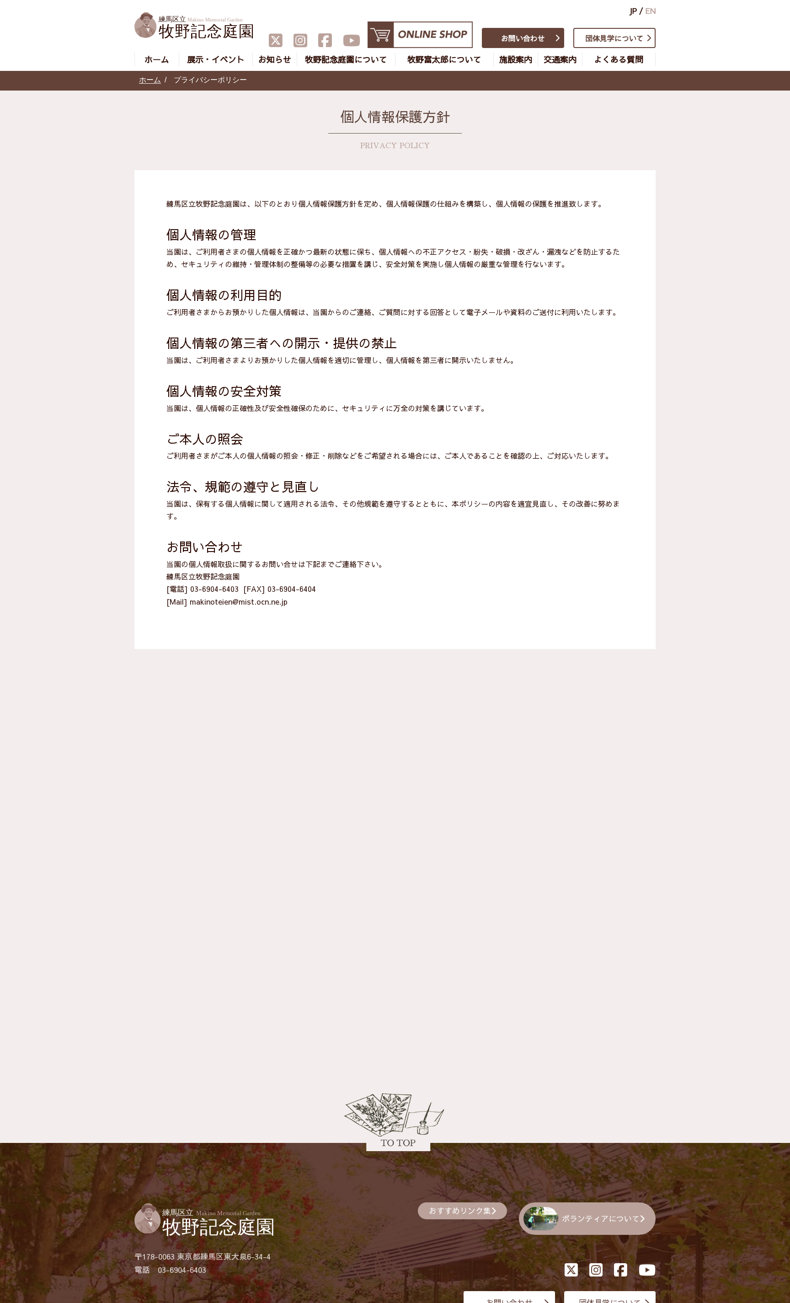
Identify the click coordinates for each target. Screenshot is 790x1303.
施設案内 (515, 59)
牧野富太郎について (444, 59)
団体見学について (614, 38)
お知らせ (274, 59)
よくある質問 (618, 59)
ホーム (156, 59)
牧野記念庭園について (346, 59)
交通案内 (560, 59)
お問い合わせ (523, 38)
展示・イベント (216, 59)
